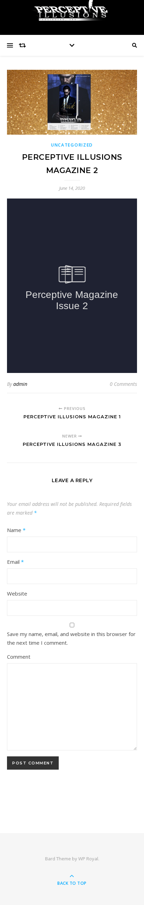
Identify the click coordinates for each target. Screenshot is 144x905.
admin (20, 384)
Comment (18, 656)
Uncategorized (72, 145)
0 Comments (123, 384)
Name (16, 529)
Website (17, 593)
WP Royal (88, 858)
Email (15, 561)
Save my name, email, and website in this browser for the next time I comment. (71, 638)
